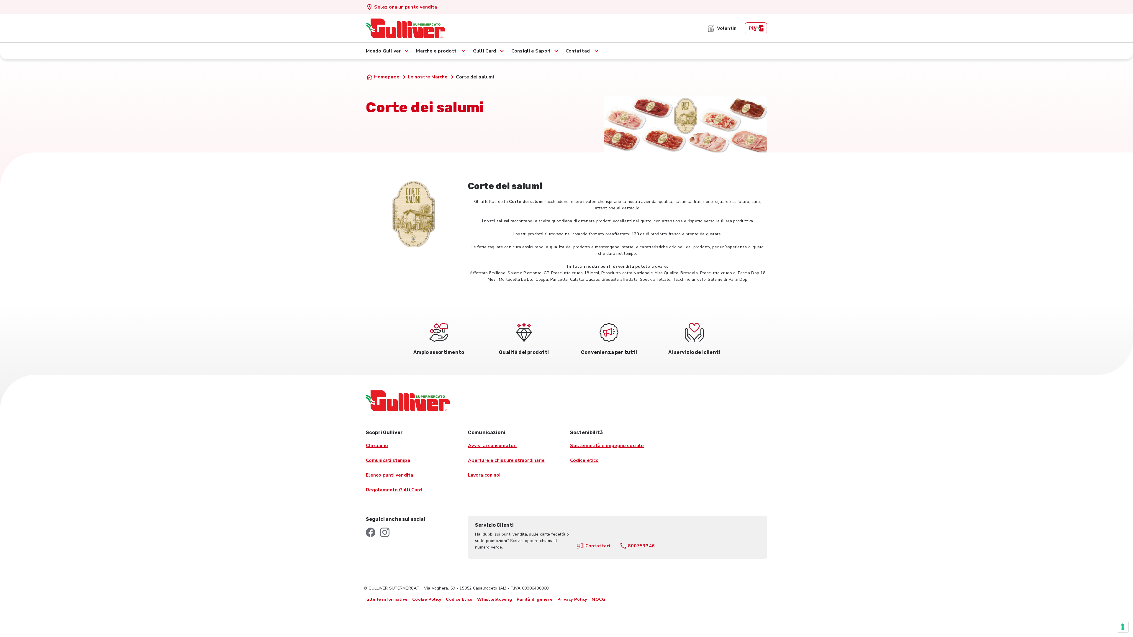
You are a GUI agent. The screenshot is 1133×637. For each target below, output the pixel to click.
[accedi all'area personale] (756, 28)
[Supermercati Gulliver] (406, 28)
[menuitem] (723, 28)
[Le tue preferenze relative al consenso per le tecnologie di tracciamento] (1122, 626)
